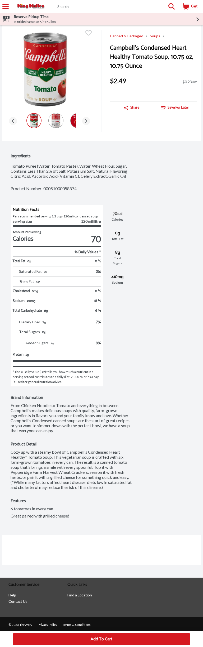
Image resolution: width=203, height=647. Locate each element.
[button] (171, 6)
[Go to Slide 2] (56, 120)
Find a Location (79, 595)
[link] (175, 108)
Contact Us (17, 601)
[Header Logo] (30, 6)
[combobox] (107, 6)
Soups (155, 36)
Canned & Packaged (126, 36)
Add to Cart (101, 639)
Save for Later (178, 108)
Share (134, 108)
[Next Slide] (86, 121)
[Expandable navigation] (5, 6)
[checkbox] (88, 33)
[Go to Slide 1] (34, 120)
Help (12, 595)
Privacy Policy (47, 625)
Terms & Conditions (76, 625)
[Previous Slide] (13, 121)
